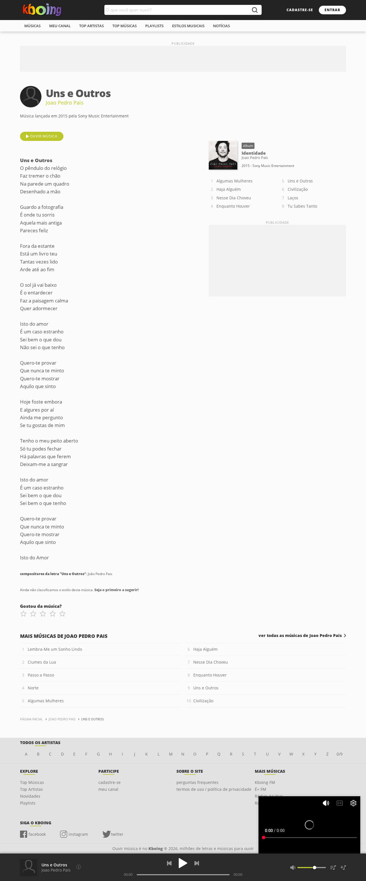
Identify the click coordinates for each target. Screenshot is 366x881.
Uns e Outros (300, 181)
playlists (154, 25)
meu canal (60, 25)
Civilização (298, 189)
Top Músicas (32, 782)
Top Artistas (31, 789)
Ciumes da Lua (42, 662)
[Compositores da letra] (78, 867)
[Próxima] (196, 863)
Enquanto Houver (233, 206)
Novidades (30, 796)
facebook (37, 834)
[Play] (183, 863)
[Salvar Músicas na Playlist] (343, 867)
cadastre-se (300, 9)
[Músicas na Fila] (333, 867)
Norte (33, 688)
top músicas (124, 25)
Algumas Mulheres (234, 181)
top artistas (91, 25)
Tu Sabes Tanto (302, 206)
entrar (332, 9)
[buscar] (254, 10)
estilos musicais (188, 25)
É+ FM (260, 789)
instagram (78, 834)
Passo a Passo (41, 675)
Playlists (27, 803)
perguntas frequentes (197, 782)
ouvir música (43, 136)
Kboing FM (265, 782)
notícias (221, 25)
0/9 (340, 754)
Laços (293, 197)
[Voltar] (169, 863)
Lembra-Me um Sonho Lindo (55, 649)
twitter (117, 834)
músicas (32, 25)
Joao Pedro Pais (64, 102)
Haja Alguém (228, 189)
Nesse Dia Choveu (233, 197)
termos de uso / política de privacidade (213, 789)
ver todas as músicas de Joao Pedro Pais (300, 636)
